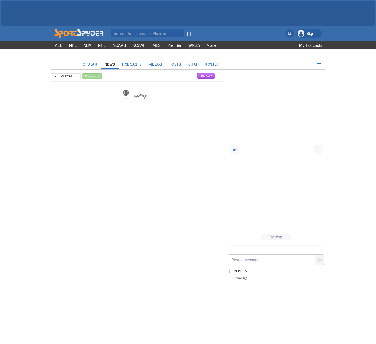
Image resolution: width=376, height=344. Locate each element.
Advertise (300, 310)
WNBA (194, 45)
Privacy (315, 310)
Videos (155, 64)
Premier (174, 45)
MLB (58, 45)
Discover (206, 76)
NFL (73, 45)
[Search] (189, 32)
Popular (88, 64)
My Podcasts (310, 45)
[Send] (319, 259)
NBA (87, 45)
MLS (156, 45)
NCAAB (119, 45)
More (211, 45)
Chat (193, 64)
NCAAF (139, 45)
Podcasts (131, 64)
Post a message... (247, 259)
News (110, 64)
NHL (102, 45)
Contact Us (281, 310)
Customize (92, 76)
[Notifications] (289, 33)
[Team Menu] (319, 63)
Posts (175, 64)
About (264, 310)
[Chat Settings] (318, 149)
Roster (212, 64)
